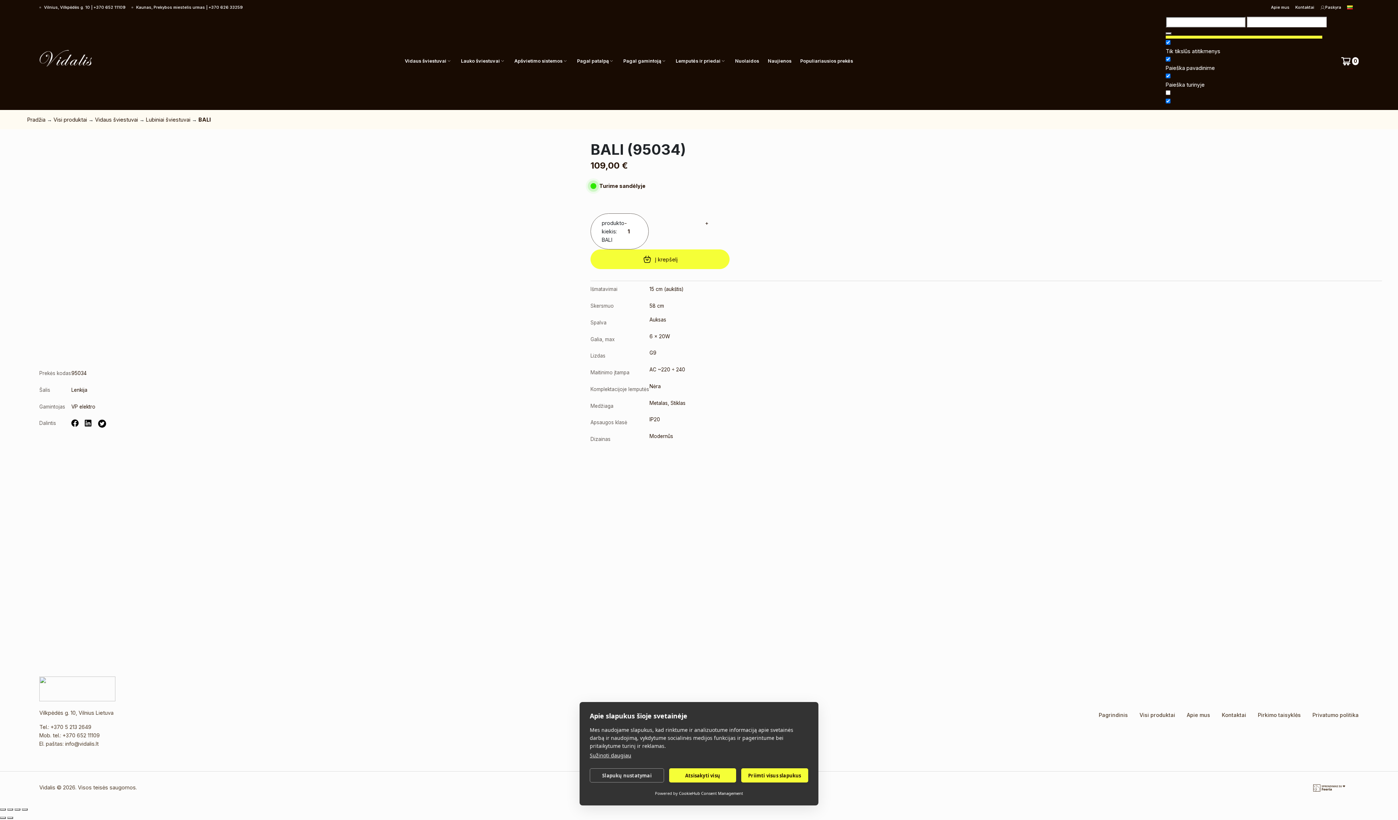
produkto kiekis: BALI (613, 231)
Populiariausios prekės (826, 61)
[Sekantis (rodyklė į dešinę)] (10, 818)
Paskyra (1333, 7)
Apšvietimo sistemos (538, 61)
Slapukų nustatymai (627, 775)
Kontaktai (1304, 7)
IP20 (654, 419)
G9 (652, 353)
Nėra (655, 386)
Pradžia (36, 120)
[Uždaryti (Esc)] (25, 809)
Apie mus (1280, 7)
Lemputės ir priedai (698, 61)
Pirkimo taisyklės (1279, 715)
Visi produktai (70, 120)
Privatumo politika (1335, 715)
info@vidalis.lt (82, 744)
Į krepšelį (666, 259)
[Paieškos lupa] (1169, 33)
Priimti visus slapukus (774, 775)
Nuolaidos (747, 61)
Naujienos (779, 61)
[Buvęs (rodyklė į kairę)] (3, 818)
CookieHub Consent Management (711, 793)
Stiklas (678, 403)
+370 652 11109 (81, 735)
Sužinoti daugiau (610, 755)
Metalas (658, 403)
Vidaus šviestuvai (425, 61)
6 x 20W (659, 336)
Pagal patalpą (593, 61)
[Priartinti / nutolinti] (3, 809)
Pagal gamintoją (642, 61)
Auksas (657, 320)
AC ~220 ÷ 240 (667, 369)
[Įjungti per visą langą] (10, 809)
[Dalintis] (17, 809)
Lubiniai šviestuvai (168, 120)
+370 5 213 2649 (71, 727)
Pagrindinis (1113, 715)
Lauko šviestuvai (480, 61)
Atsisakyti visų (702, 775)
